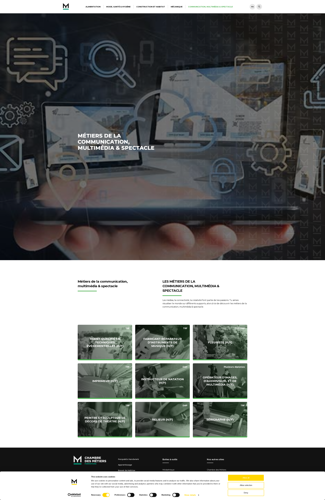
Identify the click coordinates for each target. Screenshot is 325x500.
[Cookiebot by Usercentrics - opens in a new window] (74, 495)
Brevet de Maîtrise (126, 470)
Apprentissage (125, 465)
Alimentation (93, 7)
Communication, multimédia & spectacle (210, 7)
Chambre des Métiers (216, 470)
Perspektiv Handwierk (128, 459)
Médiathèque (168, 470)
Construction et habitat (150, 7)
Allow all (246, 478)
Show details (190, 495)
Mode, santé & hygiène (118, 7)
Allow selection (246, 485)
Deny (246, 493)
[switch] (130, 495)
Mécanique (176, 7)
